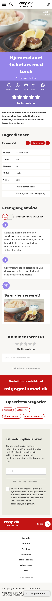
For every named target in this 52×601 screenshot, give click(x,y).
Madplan (26, 554)
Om (26, 571)
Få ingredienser (11, 416)
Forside (26, 538)
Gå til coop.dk (26, 577)
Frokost (8, 410)
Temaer (26, 543)
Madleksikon (26, 560)
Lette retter (22, 410)
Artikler (26, 549)
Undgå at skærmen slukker (29, 217)
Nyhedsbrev (25, 565)
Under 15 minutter (33, 416)
